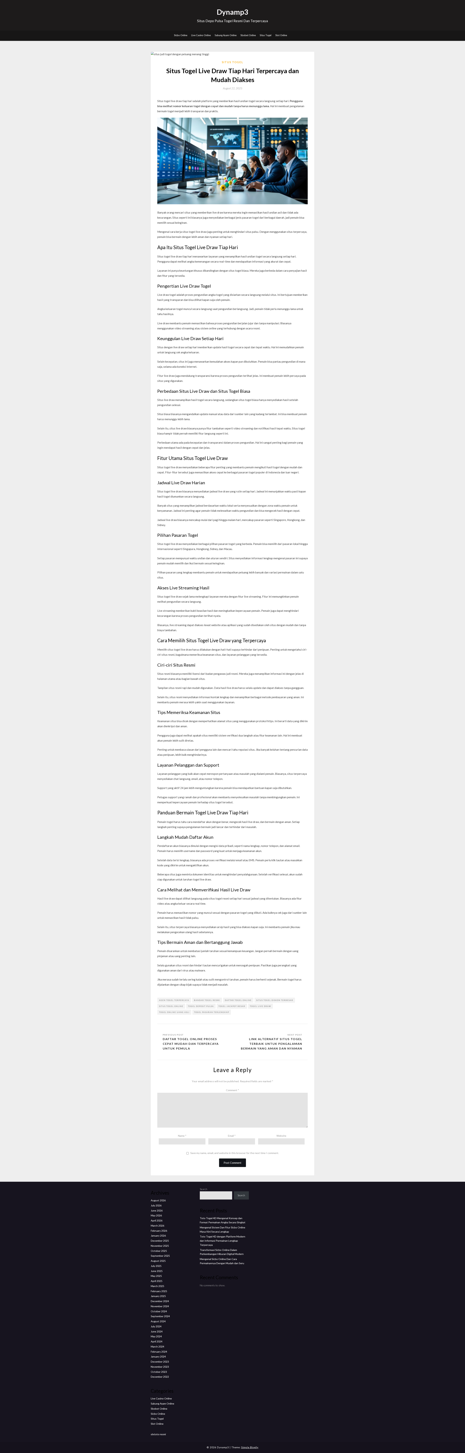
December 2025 (160, 1240)
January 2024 (158, 1356)
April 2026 (156, 1220)
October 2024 (159, 1311)
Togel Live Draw (260, 1006)
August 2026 (158, 1200)
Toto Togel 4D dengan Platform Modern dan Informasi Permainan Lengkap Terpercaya (222, 1240)
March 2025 (157, 1286)
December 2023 (160, 1361)
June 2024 (157, 1331)
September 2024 (160, 1316)
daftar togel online (238, 1000)
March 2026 (157, 1225)
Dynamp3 (232, 12)
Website (281, 1135)
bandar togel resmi (207, 1000)
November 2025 (160, 1245)
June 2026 (157, 1210)
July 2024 (156, 1326)
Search (203, 1189)
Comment (232, 1090)
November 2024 (160, 1306)
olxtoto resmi (158, 1434)
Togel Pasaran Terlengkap (211, 1012)
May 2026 (156, 1215)
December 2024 (160, 1301)
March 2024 (157, 1346)
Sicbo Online (180, 35)
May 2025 (156, 1275)
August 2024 (158, 1321)
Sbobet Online (248, 35)
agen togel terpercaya (174, 1000)
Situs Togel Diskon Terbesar (274, 1000)
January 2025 (158, 1296)
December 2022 (160, 1376)
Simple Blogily (249, 1447)
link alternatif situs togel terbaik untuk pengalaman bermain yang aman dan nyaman (271, 1043)
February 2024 (159, 1351)
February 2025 (159, 1291)
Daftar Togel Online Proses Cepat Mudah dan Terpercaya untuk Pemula (191, 1043)
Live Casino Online (201, 35)
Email (232, 1135)
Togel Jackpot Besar (232, 1006)
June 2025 (157, 1271)
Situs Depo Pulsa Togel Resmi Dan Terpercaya (232, 21)
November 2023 (160, 1366)
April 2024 (156, 1341)
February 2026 (159, 1230)
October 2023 (159, 1371)
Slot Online (281, 35)
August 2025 (158, 1260)
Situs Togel (265, 35)
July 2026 (156, 1205)
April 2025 (156, 1280)
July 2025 (156, 1265)
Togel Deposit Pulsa (201, 1006)
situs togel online (171, 1006)
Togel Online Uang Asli (174, 1012)
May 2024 (156, 1336)
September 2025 (160, 1255)
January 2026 (158, 1235)
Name (182, 1135)
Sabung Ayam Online (225, 35)
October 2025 (159, 1250)
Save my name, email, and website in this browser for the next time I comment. (234, 1153)
